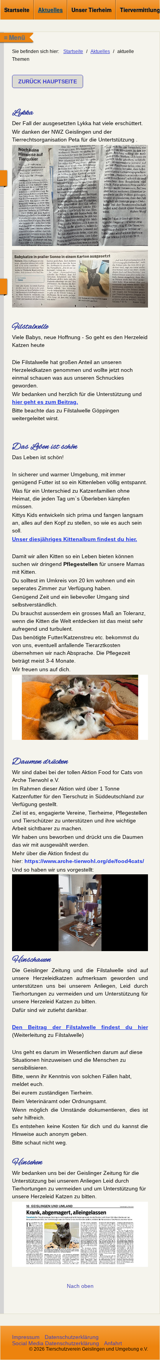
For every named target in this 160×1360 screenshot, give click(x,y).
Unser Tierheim (91, 10)
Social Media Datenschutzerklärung (55, 1343)
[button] (47, 81)
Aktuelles (50, 10)
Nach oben (80, 1286)
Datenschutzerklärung (72, 1337)
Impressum (26, 1337)
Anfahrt (113, 1343)
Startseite (17, 10)
